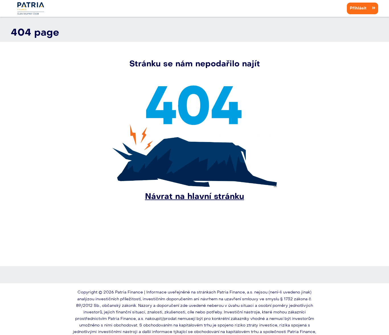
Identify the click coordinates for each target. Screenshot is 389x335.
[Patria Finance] (31, 8)
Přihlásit (359, 8)
